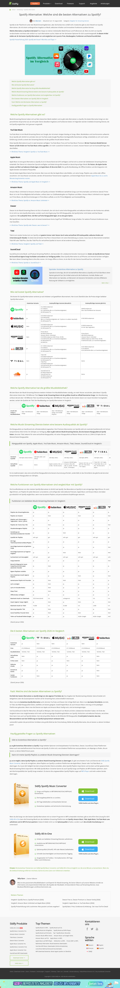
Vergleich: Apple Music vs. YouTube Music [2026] (78, 903)
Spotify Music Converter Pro (18, 931)
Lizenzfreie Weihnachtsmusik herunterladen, (49, 949)
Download (58, 3)
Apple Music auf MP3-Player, (44, 941)
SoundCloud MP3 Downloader (18, 953)
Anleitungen (105, 3)
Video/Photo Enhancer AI (87, 971)
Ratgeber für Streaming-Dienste (79, 21)
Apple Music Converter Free (18, 950)
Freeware (70, 3)
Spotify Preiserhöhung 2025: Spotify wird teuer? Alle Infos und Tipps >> (33, 40)
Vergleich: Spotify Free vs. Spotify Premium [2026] (27, 900)
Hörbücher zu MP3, (59, 941)
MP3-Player (85, 771)
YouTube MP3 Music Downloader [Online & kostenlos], (52, 946)
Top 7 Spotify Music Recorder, (62, 933)
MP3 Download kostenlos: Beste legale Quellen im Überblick (53, 951)
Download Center (19, 971)
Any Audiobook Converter (103, 971)
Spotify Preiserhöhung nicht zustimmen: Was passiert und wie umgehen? (35, 907)
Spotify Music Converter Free (18, 947)
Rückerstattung (74, 971)
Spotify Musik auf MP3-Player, (62, 930)
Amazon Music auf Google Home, (63, 935)
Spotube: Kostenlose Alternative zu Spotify (66, 269)
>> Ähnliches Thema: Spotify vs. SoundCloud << (25, 263)
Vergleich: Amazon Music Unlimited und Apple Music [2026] (30, 903)
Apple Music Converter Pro (18, 944)
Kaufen (35, 3)
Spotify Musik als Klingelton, (44, 930)
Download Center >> (19, 958)
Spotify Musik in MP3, (42, 928)
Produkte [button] (46, 3)
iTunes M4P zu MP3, (72, 941)
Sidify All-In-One (15, 819)
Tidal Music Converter (16, 937)
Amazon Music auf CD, (42, 938)
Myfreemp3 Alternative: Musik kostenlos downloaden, (51, 943)
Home (13, 9)
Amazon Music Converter (17, 934)
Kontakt (66, 971)
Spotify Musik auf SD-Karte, (44, 933)
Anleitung (20, 9)
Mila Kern (38, 21)
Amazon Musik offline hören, (44, 935)
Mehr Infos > (105, 283)
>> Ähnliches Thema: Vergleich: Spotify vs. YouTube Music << (30, 152)
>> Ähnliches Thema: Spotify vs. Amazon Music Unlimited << (29, 200)
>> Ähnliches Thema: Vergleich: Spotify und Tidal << (26, 244)
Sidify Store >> (19, 963)
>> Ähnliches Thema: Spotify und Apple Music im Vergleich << (30, 182)
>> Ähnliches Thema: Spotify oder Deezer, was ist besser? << (29, 225)
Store (27, 971)
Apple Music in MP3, (56, 938)
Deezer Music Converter (17, 940)
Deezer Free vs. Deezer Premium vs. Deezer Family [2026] (81, 900)
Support (82, 3)
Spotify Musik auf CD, (56, 928)
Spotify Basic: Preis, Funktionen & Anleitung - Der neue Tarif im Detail (85, 907)
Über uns (60, 971)
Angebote (93, 3)
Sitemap (53, 971)
